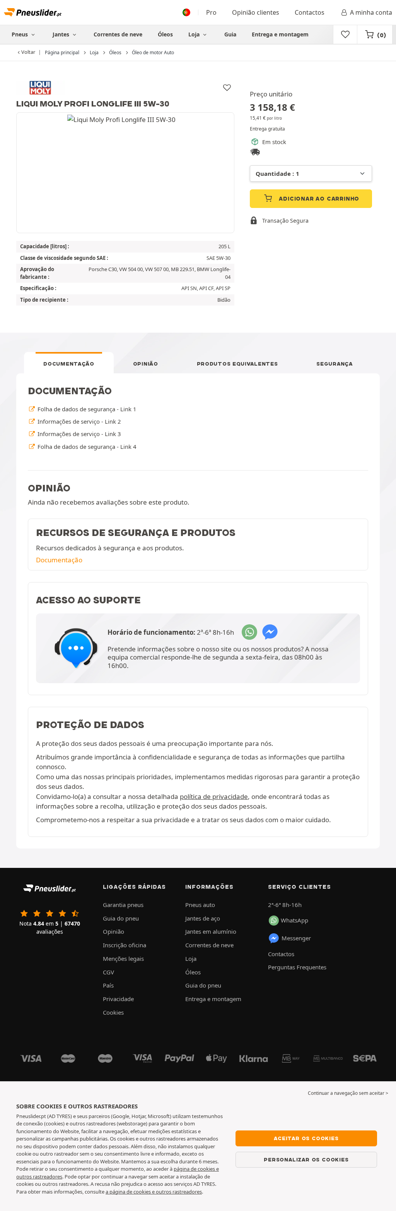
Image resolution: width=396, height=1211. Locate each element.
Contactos (309, 12)
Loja (194, 34)
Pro (211, 12)
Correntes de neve (118, 34)
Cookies (113, 1012)
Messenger (296, 938)
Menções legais (123, 958)
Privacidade (118, 999)
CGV (108, 972)
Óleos (165, 34)
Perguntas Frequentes (297, 967)
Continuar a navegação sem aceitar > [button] (348, 1093)
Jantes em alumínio (210, 931)
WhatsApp (294, 920)
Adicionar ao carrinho (318, 198)
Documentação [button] (59, 559)
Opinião (145, 364)
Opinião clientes (255, 12)
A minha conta (371, 12)
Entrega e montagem (280, 34)
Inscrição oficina (124, 945)
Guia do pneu (121, 918)
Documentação (68, 364)
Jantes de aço (202, 918)
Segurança (334, 364)
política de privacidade (214, 796)
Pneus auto (200, 905)
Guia (230, 34)
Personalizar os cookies (306, 1159)
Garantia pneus (123, 905)
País (108, 985)
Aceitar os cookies (306, 1138)
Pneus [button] (20, 34)
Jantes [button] (62, 34)
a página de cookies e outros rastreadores (154, 1191)
